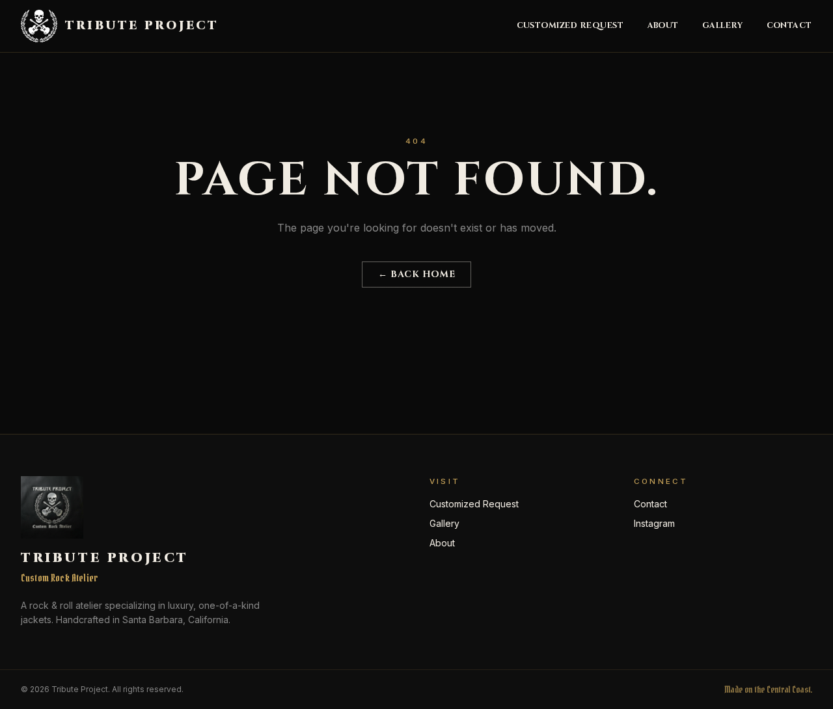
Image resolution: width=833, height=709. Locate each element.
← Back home (416, 274)
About (663, 26)
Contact (790, 26)
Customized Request (570, 26)
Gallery (722, 26)
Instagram (654, 523)
